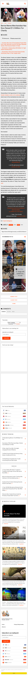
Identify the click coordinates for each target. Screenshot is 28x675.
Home (2, 23)
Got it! (14, 673)
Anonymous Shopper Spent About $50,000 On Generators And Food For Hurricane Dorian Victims (13, 261)
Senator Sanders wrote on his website (10, 95)
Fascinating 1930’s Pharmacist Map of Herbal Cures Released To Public (13, 556)
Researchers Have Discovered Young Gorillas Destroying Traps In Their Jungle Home (13, 52)
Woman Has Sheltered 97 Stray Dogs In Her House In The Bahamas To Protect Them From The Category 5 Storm (14, 274)
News (5, 23)
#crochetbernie (20, 208)
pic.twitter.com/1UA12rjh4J (16, 211)
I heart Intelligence (7, 221)
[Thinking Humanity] (7, 4)
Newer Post (14, 296)
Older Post (14, 300)
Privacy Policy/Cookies (19, 624)
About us (4, 626)
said (2, 183)
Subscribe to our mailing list (7, 332)
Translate (18, 323)
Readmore (6, 523)
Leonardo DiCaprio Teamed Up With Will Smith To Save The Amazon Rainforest (13, 248)
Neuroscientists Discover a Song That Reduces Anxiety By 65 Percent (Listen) (13, 597)
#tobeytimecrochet (12, 208)
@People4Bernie (16, 162)
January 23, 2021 (21, 216)
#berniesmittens (16, 210)
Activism (9, 23)
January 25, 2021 (15, 166)
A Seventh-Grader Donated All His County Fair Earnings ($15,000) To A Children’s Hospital (13, 287)
